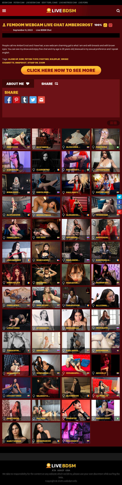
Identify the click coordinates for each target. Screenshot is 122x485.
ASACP (60, 470)
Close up (13, 59)
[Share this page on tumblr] (119, 206)
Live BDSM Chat (43, 30)
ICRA (67, 470)
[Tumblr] (24, 99)
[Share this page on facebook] (119, 201)
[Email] (41, 99)
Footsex (44, 59)
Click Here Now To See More (61, 70)
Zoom (42, 63)
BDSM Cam (7, 2)
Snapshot (21, 63)
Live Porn (83, 2)
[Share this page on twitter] (119, 196)
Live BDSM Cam (33, 2)
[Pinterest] (16, 99)
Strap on (33, 63)
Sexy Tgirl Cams (49, 2)
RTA (54, 470)
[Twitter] (33, 99)
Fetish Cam (19, 2)
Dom (21, 59)
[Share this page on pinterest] (119, 211)
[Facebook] (8, 99)
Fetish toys (31, 59)
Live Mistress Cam (68, 2)
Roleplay (55, 59)
